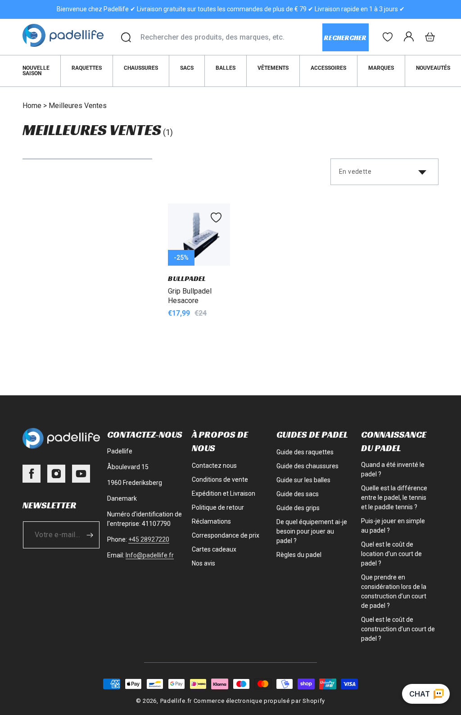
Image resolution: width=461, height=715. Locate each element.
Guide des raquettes (305, 452)
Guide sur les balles (303, 480)
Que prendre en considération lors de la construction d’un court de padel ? (393, 591)
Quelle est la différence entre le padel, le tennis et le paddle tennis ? (394, 497)
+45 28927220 (148, 539)
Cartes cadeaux (214, 549)
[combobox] (231, 37)
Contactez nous (214, 465)
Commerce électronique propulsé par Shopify (259, 700)
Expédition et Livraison (223, 493)
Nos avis (203, 563)
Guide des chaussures (307, 466)
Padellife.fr (176, 700)
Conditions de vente (220, 479)
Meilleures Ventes (78, 105)
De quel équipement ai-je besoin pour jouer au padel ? (311, 531)
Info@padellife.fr (150, 555)
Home (32, 105)
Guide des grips (298, 507)
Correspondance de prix (225, 535)
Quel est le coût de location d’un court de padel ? (391, 554)
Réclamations (211, 521)
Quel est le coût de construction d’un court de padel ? (398, 629)
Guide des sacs (297, 494)
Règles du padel (298, 554)
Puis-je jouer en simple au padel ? (393, 525)
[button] (430, 37)
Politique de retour (218, 507)
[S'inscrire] (89, 535)
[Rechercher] (126, 37)
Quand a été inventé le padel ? (393, 469)
